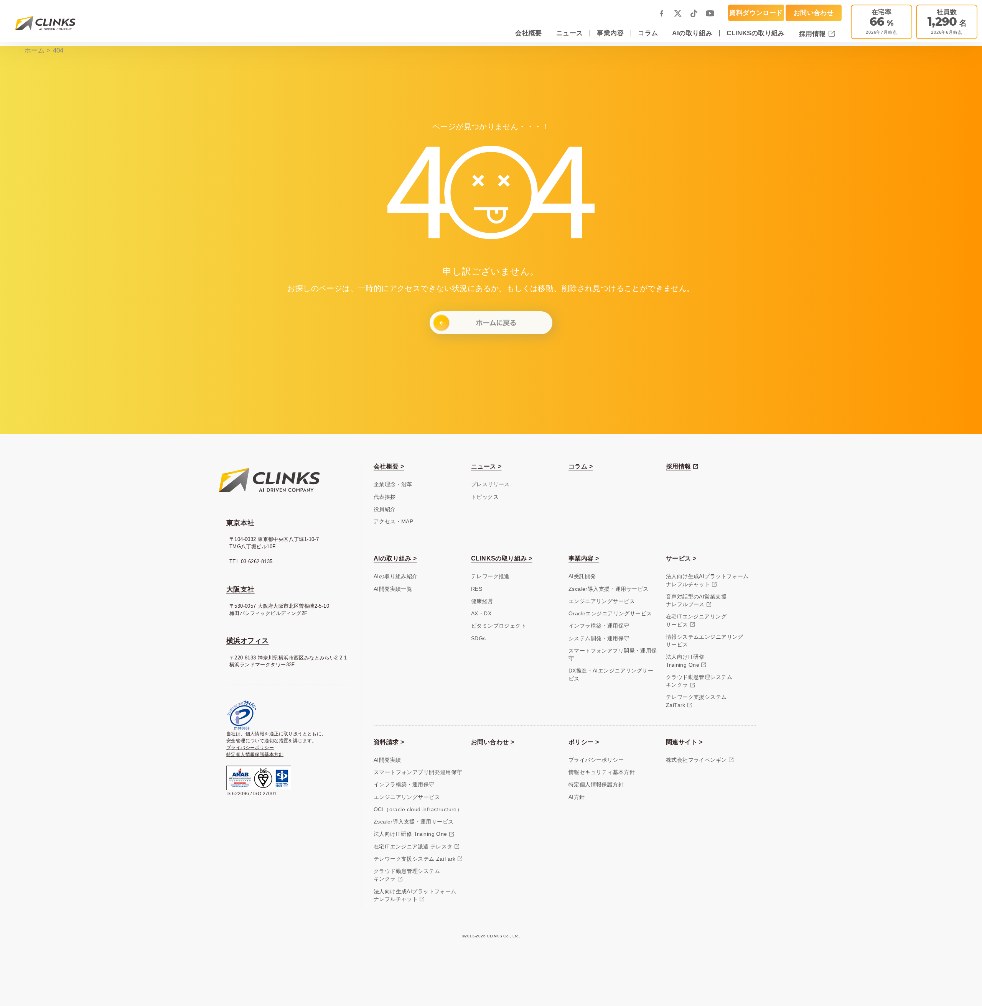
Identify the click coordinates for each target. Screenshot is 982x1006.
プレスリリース (490, 484)
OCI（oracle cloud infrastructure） (418, 809)
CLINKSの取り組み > (501, 558)
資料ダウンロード (756, 12)
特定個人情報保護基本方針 (254, 754)
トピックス (485, 497)
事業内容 (610, 33)
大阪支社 (240, 589)
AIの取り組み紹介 (396, 576)
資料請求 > (389, 742)
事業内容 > (583, 558)
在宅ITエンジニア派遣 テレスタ (413, 847)
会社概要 (528, 33)
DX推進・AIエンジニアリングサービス (610, 674)
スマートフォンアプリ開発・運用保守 (612, 654)
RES (476, 589)
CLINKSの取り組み (756, 33)
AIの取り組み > (395, 558)
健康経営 (482, 601)
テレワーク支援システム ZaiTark (415, 859)
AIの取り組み (692, 33)
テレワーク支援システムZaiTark (696, 701)
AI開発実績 (387, 760)
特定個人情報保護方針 (596, 784)
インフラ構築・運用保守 (598, 626)
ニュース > (486, 466)
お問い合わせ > (492, 742)
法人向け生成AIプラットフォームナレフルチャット (707, 580)
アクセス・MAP (393, 521)
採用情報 (813, 33)
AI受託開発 (582, 576)
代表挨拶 (385, 497)
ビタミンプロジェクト (498, 626)
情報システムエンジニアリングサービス (704, 641)
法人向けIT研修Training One (685, 660)
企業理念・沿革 (393, 484)
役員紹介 (385, 509)
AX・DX (481, 613)
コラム (648, 33)
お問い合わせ (814, 12)
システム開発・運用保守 (598, 638)
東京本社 (240, 523)
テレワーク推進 (490, 576)
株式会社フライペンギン (696, 760)
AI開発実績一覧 (393, 589)
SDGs (478, 638)
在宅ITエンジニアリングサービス (696, 620)
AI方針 (576, 797)
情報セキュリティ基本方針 (601, 772)
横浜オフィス (247, 640)
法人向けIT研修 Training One (410, 834)
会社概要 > (389, 466)
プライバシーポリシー (250, 747)
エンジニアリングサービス (601, 601)
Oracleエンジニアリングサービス (610, 613)
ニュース (569, 33)
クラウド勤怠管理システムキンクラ (699, 681)
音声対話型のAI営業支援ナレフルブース (696, 600)
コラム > (580, 466)
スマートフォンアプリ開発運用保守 (418, 772)
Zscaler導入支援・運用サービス (608, 589)
